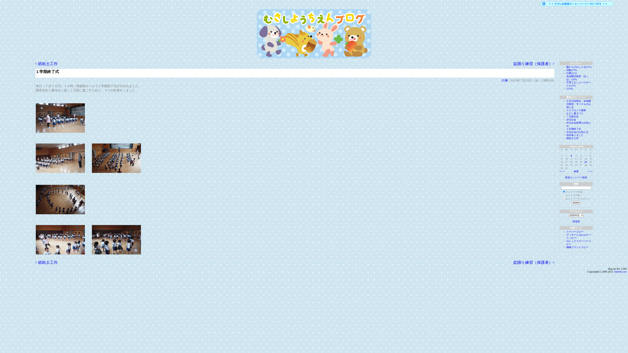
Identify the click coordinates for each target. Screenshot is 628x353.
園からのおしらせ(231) (579, 67)
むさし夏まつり (575, 113)
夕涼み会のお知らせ (577, 132)
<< (560, 171)
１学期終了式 (47, 71)
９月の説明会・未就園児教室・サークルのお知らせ (578, 104)
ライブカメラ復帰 (576, 110)
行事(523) (571, 73)
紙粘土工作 (572, 138)
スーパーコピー (575, 231)
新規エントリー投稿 (576, 177)
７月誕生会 (572, 116)
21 (585, 162)
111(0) (569, 88)
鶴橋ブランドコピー (577, 247)
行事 (505, 80)
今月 (576, 171)
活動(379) (571, 70)
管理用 (576, 221)
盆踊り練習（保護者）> (534, 64)
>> (591, 171)
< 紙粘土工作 (46, 64)
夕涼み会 (571, 119)
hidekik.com (620, 271)
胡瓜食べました (575, 135)
